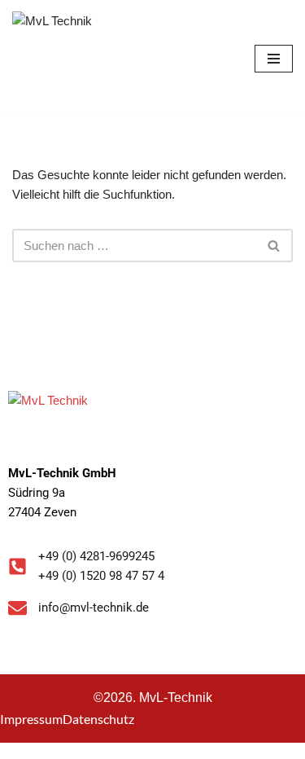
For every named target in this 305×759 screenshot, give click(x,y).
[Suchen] (274, 245)
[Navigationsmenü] (274, 58)
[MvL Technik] (61, 58)
